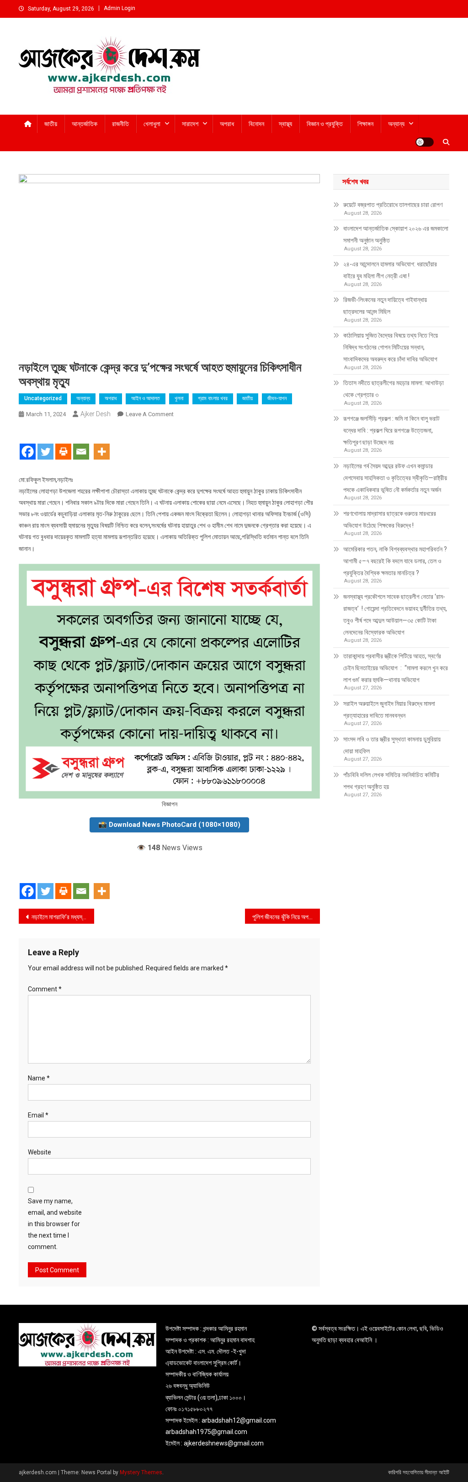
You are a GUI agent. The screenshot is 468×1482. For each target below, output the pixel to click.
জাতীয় (50, 123)
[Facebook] (28, 444)
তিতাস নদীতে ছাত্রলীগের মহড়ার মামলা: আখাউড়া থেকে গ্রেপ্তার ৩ (393, 388)
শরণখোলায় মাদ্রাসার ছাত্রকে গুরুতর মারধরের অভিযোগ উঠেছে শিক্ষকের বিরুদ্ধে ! (389, 519)
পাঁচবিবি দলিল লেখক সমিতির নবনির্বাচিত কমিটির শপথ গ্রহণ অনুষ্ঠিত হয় (391, 780)
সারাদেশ (190, 123)
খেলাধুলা (152, 123)
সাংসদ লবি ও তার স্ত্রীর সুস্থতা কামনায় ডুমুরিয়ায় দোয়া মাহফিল (392, 745)
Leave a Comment (150, 414)
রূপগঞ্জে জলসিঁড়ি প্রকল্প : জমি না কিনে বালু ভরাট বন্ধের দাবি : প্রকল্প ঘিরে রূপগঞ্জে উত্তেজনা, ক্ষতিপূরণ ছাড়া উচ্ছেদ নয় (391, 430)
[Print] (63, 444)
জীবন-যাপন (277, 398)
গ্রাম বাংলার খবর (213, 398)
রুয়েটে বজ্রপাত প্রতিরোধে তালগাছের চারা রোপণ (392, 204)
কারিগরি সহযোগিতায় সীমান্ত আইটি (418, 1472)
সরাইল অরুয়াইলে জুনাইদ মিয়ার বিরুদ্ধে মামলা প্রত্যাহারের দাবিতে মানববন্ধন (389, 709)
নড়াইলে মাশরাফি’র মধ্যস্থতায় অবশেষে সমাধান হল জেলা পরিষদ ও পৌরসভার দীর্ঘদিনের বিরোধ (63, 917)
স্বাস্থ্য (285, 123)
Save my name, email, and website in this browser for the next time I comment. (55, 1224)
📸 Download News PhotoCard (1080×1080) (169, 824)
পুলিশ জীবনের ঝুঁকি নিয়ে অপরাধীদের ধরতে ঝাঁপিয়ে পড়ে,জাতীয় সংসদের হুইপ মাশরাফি (286, 917)
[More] (102, 444)
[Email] (81, 444)
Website (39, 1152)
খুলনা (179, 398)
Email (38, 1115)
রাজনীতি (120, 123)
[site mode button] (424, 142)
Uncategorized (43, 398)
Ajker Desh (95, 414)
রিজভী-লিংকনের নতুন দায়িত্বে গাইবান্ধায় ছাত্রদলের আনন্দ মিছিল (385, 305)
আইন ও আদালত (145, 398)
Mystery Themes (141, 1472)
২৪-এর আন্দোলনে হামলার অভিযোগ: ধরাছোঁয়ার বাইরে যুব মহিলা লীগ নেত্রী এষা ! (390, 270)
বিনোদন (256, 123)
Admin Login (119, 8)
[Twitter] (45, 444)
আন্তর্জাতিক (84, 123)
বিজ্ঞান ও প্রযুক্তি (325, 123)
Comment (45, 989)
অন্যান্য (396, 123)
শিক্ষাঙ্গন (365, 123)
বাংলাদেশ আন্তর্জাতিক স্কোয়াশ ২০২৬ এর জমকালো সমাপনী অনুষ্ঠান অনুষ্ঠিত (395, 234)
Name (39, 1078)
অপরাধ (227, 123)
